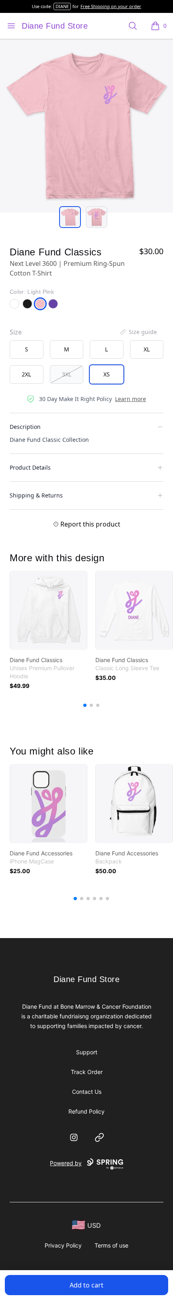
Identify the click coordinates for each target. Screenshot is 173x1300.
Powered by (66, 1163)
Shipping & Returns (36, 495)
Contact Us (86, 1091)
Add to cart (86, 1285)
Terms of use (111, 1245)
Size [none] (16, 332)
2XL (26, 374)
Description (25, 427)
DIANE (62, 6)
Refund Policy (86, 1111)
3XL (66, 374)
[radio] (26, 349)
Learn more (130, 399)
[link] (48, 610)
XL (147, 349)
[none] (138, 332)
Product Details (30, 467)
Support (86, 1052)
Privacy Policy (63, 1245)
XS (106, 374)
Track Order (87, 1071)
